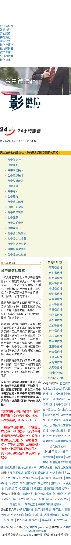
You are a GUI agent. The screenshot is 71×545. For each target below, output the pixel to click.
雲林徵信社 (55, 309)
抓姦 (60, 472)
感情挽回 (30, 472)
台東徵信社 (55, 351)
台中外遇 (13, 186)
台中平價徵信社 (17, 249)
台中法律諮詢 (15, 201)
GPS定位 (51, 499)
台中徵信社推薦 (17, 254)
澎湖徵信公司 (56, 372)
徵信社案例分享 (27, 467)
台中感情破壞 (15, 175)
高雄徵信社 (55, 336)
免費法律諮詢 (31, 478)
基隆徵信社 (55, 267)
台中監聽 (13, 217)
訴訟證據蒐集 (28, 483)
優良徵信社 (59, 493)
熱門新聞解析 (43, 509)
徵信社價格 (6, 44)
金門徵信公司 (56, 378)
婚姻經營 (30, 504)
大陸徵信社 (55, 367)
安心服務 (5, 33)
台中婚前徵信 (15, 222)
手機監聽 (36, 488)
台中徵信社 (14, 159)
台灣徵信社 (55, 362)
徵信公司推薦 (43, 493)
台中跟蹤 (13, 196)
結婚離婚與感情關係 (49, 504)
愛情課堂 (34, 520)
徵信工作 (5, 52)
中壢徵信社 (55, 288)
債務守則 (46, 520)
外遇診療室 (6, 56)
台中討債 (13, 228)
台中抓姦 (13, 165)
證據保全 (55, 483)
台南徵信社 (55, 330)
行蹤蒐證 (18, 472)
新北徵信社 (55, 278)
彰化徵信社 (55, 315)
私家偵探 (11, 488)
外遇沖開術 (17, 514)
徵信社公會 (37, 499)
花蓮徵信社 (55, 357)
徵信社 (33, 527)
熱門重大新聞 (21, 499)
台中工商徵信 (15, 207)
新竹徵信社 (55, 294)
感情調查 (49, 488)
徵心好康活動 (25, 493)
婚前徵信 (43, 483)
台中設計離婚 (15, 180)
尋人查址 (58, 478)
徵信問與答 (6, 48)
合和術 (5, 514)
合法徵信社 (6, 26)
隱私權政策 (7, 527)
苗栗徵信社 (55, 299)
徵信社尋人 (62, 488)
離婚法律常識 (34, 514)
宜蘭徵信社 (55, 346)
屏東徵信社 (55, 341)
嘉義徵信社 (55, 325)
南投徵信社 (55, 320)
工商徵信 (13, 483)
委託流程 (5, 37)
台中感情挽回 (15, 170)
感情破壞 (43, 472)
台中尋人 (13, 191)
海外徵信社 (45, 467)
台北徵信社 (55, 272)
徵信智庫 (5, 59)
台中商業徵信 (15, 212)
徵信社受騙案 (63, 467)
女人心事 (21, 520)
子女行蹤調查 (13, 478)
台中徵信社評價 (17, 244)
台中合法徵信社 (17, 233)
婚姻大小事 (60, 520)
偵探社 (59, 457)
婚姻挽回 (24, 488)
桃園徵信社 (55, 283)
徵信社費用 (61, 451)
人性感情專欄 (52, 514)
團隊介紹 (5, 41)
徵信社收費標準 (36, 531)
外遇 (52, 472)
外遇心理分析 (25, 509)
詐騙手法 (63, 499)
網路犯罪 (48, 457)
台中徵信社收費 (17, 238)
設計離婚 (46, 478)
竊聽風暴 (10, 467)
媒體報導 (5, 29)
